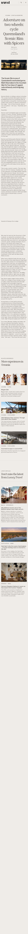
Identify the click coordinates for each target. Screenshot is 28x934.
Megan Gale (5, 389)
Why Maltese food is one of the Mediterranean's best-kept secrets (12, 508)
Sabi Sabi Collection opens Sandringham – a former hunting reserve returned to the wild (13, 547)
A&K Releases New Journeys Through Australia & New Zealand (13, 418)
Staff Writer (14, 49)
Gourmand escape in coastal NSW (11, 448)
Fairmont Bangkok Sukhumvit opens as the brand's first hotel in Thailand (13, 587)
